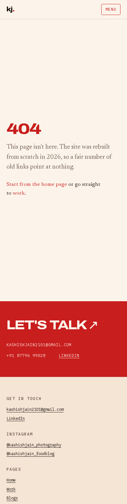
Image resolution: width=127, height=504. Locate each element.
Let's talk (52, 325)
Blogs (12, 497)
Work (11, 489)
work (19, 193)
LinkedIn (69, 355)
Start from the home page (37, 184)
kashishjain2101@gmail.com (35, 409)
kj (10, 9)
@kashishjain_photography (34, 444)
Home (11, 479)
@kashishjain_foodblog (30, 453)
